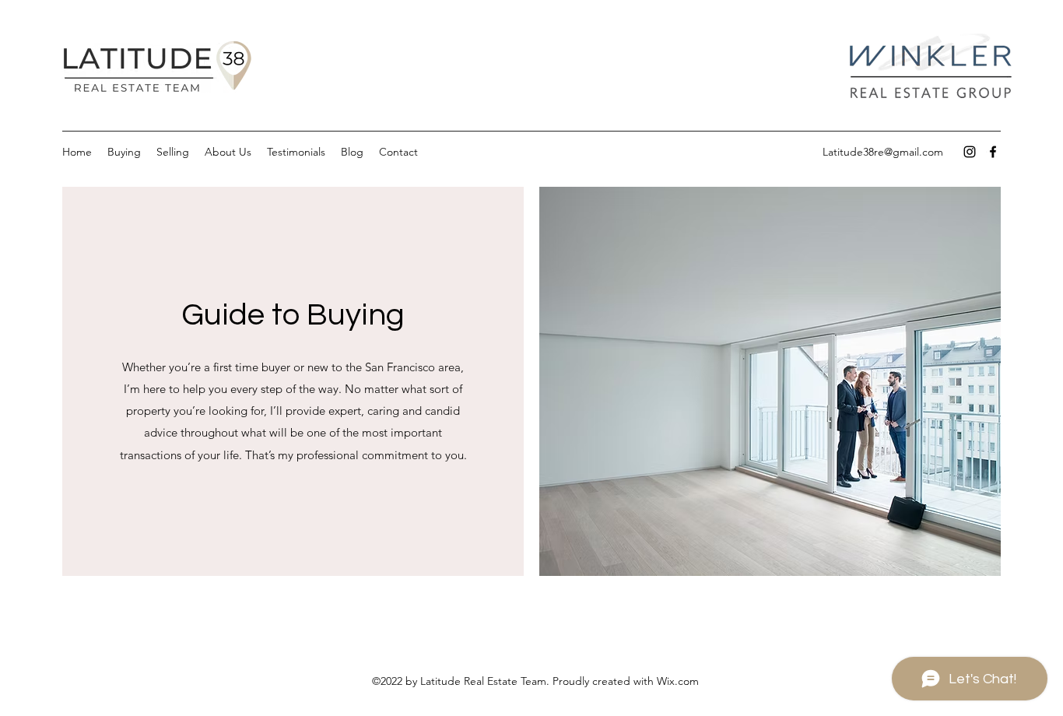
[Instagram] (969, 152)
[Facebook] (993, 152)
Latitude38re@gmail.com (883, 152)
